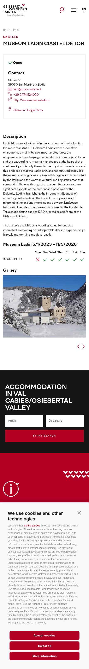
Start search (44, 436)
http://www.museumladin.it (31, 100)
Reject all (44, 645)
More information (44, 656)
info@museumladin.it (27, 89)
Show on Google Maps (28, 110)
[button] (79, 513)
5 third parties (32, 525)
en (84, 9)
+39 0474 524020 (26, 95)
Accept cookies (44, 635)
